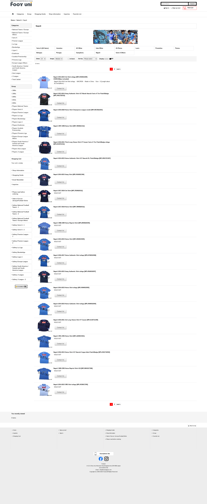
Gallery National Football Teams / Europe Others (20, 219)
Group (154, 433)
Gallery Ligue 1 (17, 257)
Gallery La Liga (17, 247)
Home (14, 430)
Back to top (193, 425)
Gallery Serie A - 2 (18, 230)
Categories (156, 430)
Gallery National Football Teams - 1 (20, 206)
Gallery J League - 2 (19, 279)
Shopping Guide (17, 175)
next (119, 69)
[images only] (107, 59)
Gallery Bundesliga (18, 252)
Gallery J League (18, 275)
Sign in (167, 8)
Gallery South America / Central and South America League (20, 268)
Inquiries (15, 184)
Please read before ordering (18, 193)
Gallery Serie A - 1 (18, 225)
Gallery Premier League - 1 (20, 235)
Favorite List (156, 436)
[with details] (112, 59)
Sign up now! (176, 8)
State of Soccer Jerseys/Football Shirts (20, 199)
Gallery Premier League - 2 (20, 242)
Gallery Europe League (20, 261)
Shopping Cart (17, 436)
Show (38, 58)
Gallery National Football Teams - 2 (20, 213)
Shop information (18, 170)
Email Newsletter (18, 180)
